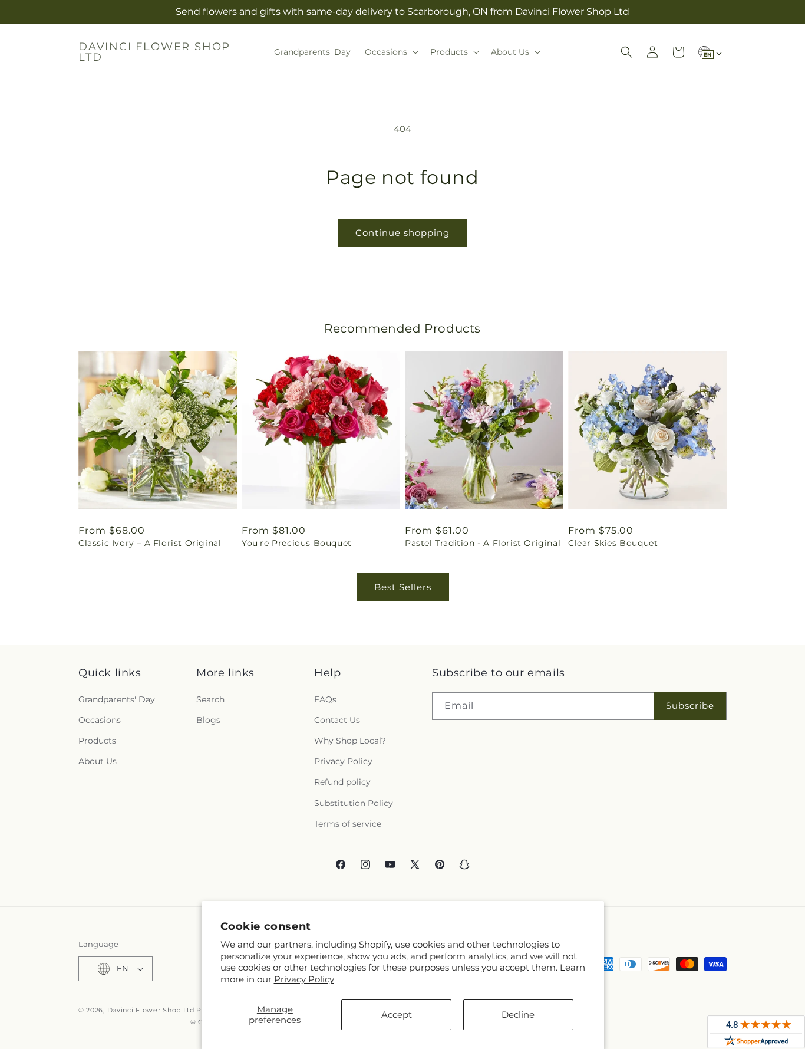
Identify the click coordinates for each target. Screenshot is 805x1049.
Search (210, 699)
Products (97, 740)
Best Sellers (402, 587)
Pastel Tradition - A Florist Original (482, 543)
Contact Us (337, 720)
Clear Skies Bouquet (613, 543)
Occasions (99, 720)
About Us (97, 761)
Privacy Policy (304, 979)
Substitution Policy (353, 803)
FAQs (325, 699)
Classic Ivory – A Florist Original (149, 543)
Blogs (208, 720)
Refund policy (342, 782)
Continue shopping (402, 232)
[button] (390, 52)
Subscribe (690, 705)
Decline (518, 1014)
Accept (396, 1014)
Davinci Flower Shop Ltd (150, 1010)
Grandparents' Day (116, 699)
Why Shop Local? (350, 740)
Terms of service (347, 823)
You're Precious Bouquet (297, 543)
